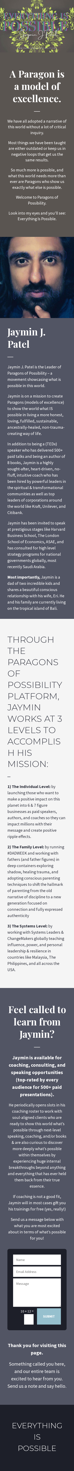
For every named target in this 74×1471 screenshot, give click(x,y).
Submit (49, 1316)
